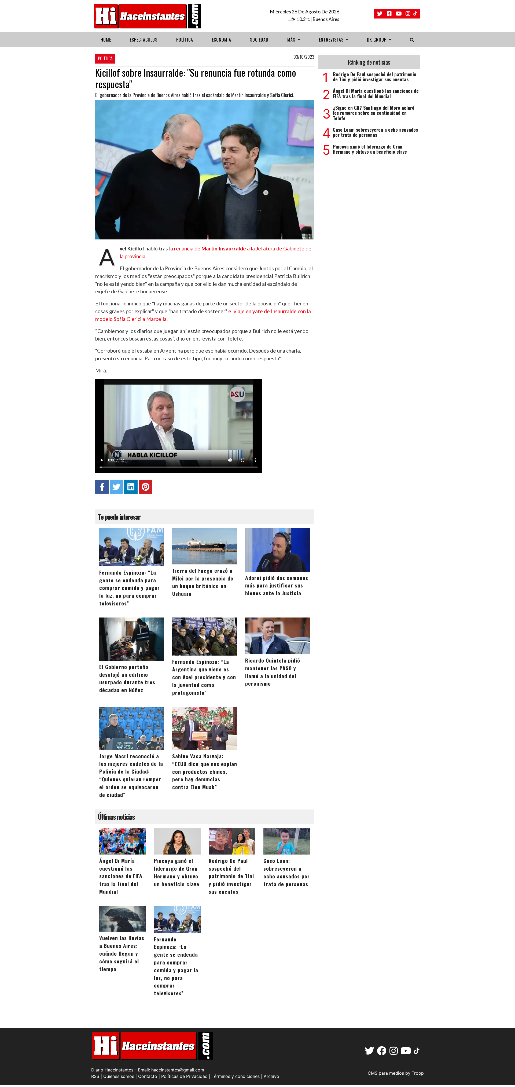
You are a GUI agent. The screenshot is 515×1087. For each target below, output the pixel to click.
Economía (221, 39)
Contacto (147, 1076)
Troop (418, 1073)
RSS (95, 1076)
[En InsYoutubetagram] (398, 13)
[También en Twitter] (380, 13)
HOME (106, 39)
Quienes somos (118, 1076)
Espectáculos (143, 39)
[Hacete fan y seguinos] (389, 13)
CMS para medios (386, 1073)
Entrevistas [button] (332, 39)
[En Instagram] (408, 13)
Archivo (271, 1076)
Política (184, 39)
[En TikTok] (415, 13)
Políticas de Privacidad (184, 1076)
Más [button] (292, 39)
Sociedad (259, 39)
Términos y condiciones (236, 1076)
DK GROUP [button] (377, 39)
